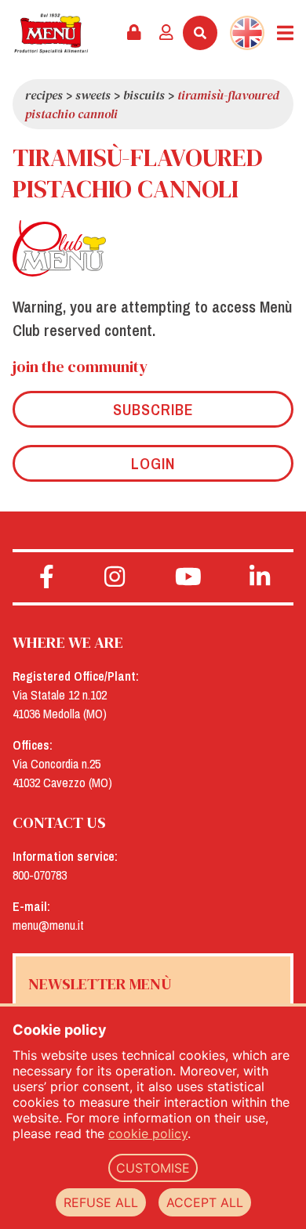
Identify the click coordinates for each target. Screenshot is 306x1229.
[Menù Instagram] (115, 577)
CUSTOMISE (153, 1168)
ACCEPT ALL (204, 1202)
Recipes (44, 94)
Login (153, 463)
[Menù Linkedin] (260, 577)
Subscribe (153, 409)
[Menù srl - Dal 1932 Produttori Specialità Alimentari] (51, 33)
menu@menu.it (48, 925)
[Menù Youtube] (189, 577)
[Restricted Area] (134, 32)
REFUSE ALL (101, 1202)
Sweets (93, 94)
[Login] (166, 32)
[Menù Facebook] (46, 577)
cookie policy (148, 1133)
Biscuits (144, 94)
